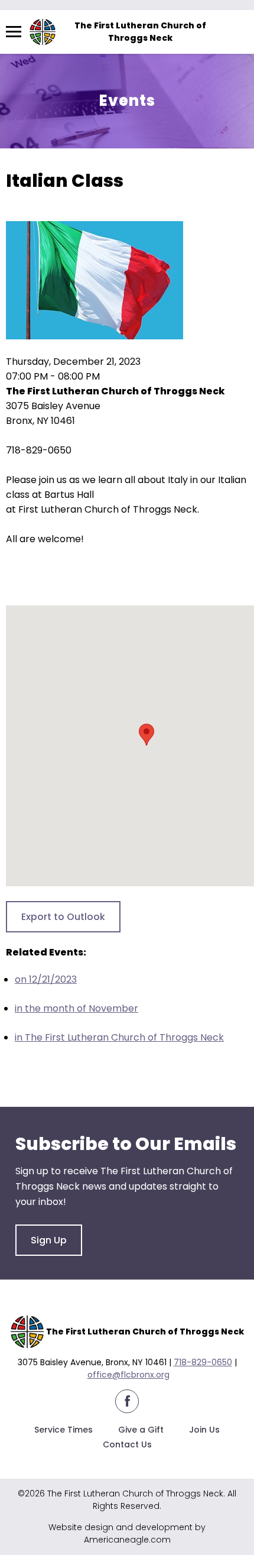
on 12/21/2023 (46, 979)
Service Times (63, 1430)
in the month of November (76, 1008)
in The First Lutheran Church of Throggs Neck (119, 1037)
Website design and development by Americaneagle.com (127, 1533)
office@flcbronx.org (128, 1375)
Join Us (204, 1430)
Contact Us (127, 1444)
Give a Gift (141, 1430)
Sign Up (49, 1240)
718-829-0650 (203, 1362)
